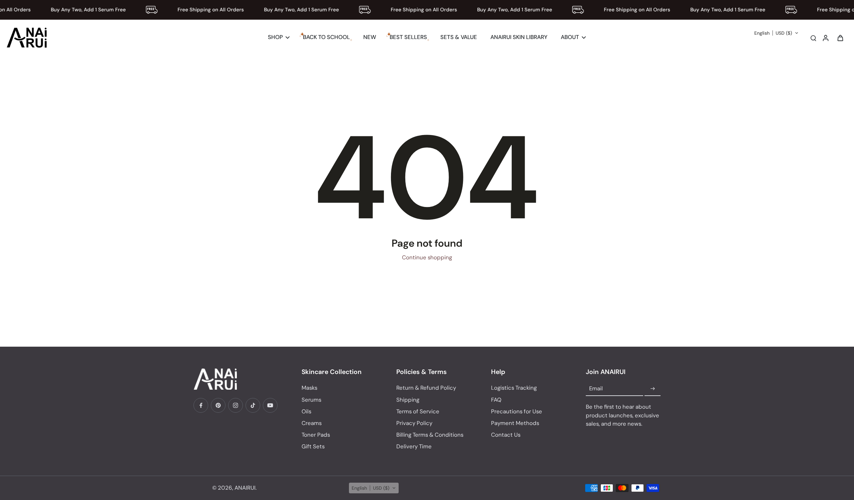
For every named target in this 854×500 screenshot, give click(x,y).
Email (596, 388)
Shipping (407, 399)
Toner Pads (316, 434)
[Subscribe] (653, 388)
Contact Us (505, 434)
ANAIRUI (245, 487)
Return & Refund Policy (426, 387)
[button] (776, 33)
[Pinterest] (218, 405)
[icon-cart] (840, 37)
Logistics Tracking (514, 387)
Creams (312, 423)
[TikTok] (253, 405)
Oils (306, 411)
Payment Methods (515, 423)
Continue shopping (427, 257)
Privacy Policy (414, 423)
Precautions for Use (516, 411)
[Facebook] (200, 405)
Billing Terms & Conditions (429, 434)
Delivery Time (414, 446)
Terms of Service (417, 411)
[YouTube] (270, 405)
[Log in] (825, 38)
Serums (311, 399)
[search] (813, 37)
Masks (309, 387)
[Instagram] (235, 405)
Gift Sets (313, 446)
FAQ (496, 399)
